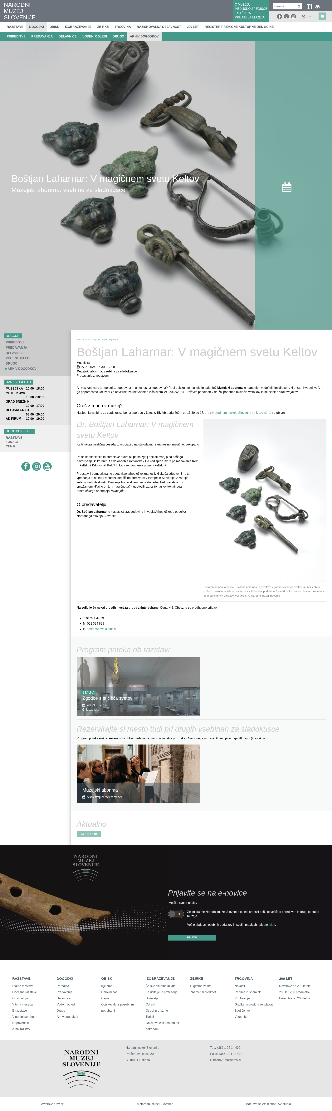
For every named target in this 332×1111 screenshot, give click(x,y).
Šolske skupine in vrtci (161, 986)
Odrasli (150, 1004)
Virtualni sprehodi (24, 1016)
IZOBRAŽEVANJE (160, 979)
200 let (193, 26)
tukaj (272, 924)
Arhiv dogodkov (144, 36)
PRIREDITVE (16, 36)
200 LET (285, 979)
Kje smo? (107, 986)
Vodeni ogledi (66, 1004)
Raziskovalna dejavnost (159, 26)
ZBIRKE (196, 979)
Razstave (15, 26)
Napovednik (20, 1023)
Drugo (61, 1010)
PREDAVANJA (42, 36)
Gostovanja (20, 998)
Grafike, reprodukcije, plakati (254, 1004)
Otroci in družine (157, 1010)
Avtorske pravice (52, 1104)
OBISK (106, 979)
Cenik (105, 998)
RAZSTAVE (14, 437)
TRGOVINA (244, 979)
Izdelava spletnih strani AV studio (268, 1104)
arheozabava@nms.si (101, 629)
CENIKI (11, 446)
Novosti (240, 986)
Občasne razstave (24, 992)
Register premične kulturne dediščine (239, 26)
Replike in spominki (248, 992)
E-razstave (19, 1010)
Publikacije (242, 998)
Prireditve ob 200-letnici (295, 998)
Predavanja (64, 992)
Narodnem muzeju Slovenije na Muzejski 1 (241, 412)
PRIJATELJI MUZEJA (250, 17)
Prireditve (63, 986)
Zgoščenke (242, 1010)
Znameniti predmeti (203, 992)
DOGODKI (65, 979)
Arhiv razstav (21, 1029)
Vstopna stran (83, 339)
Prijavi (192, 937)
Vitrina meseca (22, 1004)
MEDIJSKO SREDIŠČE (251, 8)
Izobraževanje (78, 26)
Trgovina (123, 26)
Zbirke (103, 26)
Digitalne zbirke (201, 986)
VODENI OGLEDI (94, 36)
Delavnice (64, 998)
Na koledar (89, 834)
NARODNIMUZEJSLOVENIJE (20, 11)
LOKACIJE (14, 442)
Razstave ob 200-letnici (295, 986)
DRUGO (118, 36)
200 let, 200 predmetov (294, 992)
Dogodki (36, 26)
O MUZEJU (243, 4)
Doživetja (152, 998)
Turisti (150, 1016)
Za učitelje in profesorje (162, 992)
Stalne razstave (22, 986)
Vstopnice (241, 1016)
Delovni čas (109, 992)
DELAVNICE (68, 36)
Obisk (54, 26)
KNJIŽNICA (243, 13)
